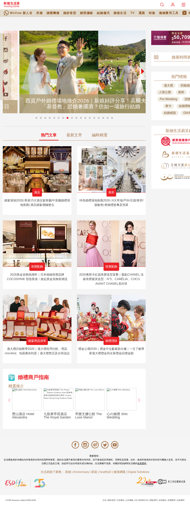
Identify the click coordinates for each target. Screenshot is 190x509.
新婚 (68, 471)
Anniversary (81, 471)
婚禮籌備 (53, 13)
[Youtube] (5, 94)
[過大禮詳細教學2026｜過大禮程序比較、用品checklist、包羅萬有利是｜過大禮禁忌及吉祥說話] (37, 318)
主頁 (104, 500)
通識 (142, 13)
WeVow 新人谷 (21, 13)
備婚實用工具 (169, 13)
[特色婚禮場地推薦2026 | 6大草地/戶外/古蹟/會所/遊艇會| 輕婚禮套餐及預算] (111, 169)
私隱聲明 (171, 500)
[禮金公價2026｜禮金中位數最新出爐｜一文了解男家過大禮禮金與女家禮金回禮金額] (111, 318)
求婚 (39, 13)
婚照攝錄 (86, 13)
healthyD (105, 471)
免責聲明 (141, 463)
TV (132, 13)
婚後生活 (120, 13)
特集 (152, 13)
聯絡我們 (153, 500)
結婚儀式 (103, 13)
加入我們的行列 (141, 500)
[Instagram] (5, 49)
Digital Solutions (138, 471)
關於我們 (111, 500)
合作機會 (129, 500)
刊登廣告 (120, 500)
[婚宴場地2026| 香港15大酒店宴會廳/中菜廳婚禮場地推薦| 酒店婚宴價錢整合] (37, 169)
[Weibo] (5, 61)
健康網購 (119, 471)
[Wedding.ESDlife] (11, 5)
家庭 (94, 471)
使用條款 (162, 500)
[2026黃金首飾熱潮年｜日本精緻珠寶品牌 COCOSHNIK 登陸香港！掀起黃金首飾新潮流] (37, 243)
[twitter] (5, 83)
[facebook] (5, 38)
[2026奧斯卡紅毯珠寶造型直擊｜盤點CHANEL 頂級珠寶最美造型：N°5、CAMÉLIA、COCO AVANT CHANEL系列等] (111, 243)
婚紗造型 (69, 13)
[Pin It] (5, 72)
